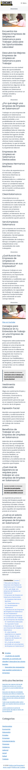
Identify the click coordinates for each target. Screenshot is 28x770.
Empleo (8, 653)
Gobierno (6, 747)
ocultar (17, 580)
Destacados (7, 726)
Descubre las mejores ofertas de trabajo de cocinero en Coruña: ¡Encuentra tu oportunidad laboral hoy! (12, 686)
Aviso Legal (7, 767)
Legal (4, 753)
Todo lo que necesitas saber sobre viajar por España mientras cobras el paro (13, 703)
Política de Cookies (18, 767)
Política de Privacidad (16, 765)
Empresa (5, 738)
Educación (6, 732)
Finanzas (5, 744)
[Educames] (6, 3)
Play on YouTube (8, 322)
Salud (4, 756)
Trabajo (5, 759)
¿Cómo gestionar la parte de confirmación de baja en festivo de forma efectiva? (12, 709)
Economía (6, 729)
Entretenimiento (8, 741)
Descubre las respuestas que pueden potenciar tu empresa (13, 670)
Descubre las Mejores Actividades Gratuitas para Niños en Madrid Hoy (13, 693)
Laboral (5, 750)
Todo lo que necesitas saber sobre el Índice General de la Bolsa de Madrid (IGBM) (13, 698)
